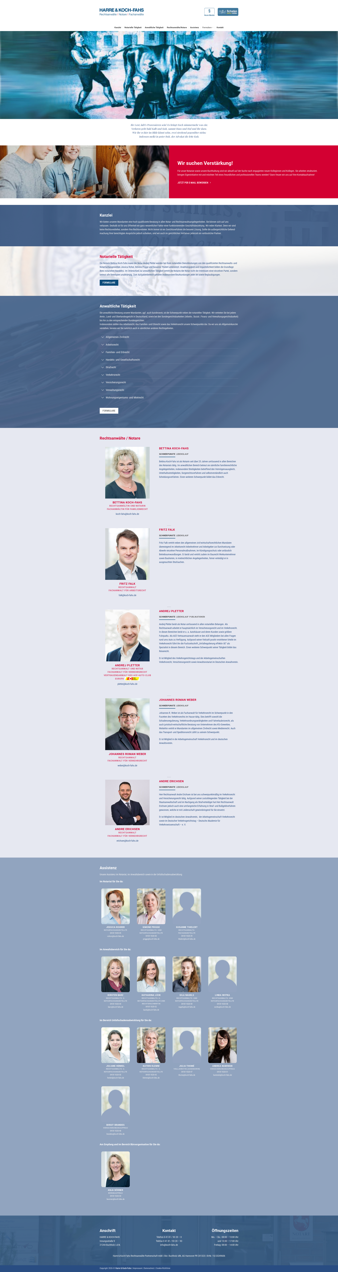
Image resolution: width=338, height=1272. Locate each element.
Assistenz (194, 27)
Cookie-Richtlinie (163, 1268)
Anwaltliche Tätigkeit (154, 27)
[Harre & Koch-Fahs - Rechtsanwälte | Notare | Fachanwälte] (122, 11)
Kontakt (220, 27)
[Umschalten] (103, 337)
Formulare (207, 27)
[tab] (167, 454)
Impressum (137, 1268)
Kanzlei (117, 27)
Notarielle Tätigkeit (133, 27)
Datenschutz (149, 1268)
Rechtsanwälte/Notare (177, 27)
